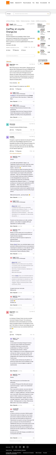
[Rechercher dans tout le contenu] (48, 14)
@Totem (13, 95)
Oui (46, 63)
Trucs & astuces (27, 2)
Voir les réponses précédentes (15, 153)
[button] (11, 101)
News (37, 2)
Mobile (12, 2)
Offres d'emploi (38, 452)
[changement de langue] (49, 2)
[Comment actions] (34, 64)
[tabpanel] (20, 253)
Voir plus (48, 23)
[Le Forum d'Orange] (7, 3)
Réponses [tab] (8, 61)
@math (15, 244)
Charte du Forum (9, 450)
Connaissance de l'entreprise (28, 452)
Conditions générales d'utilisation (19, 450)
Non (40, 63)
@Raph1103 (14, 206)
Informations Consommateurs (11, 453)
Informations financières (16, 452)
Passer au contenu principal (6, 0)
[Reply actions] (33, 93)
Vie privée (45, 452)
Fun (33, 2)
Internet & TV (18, 2)
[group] (25, 47)
